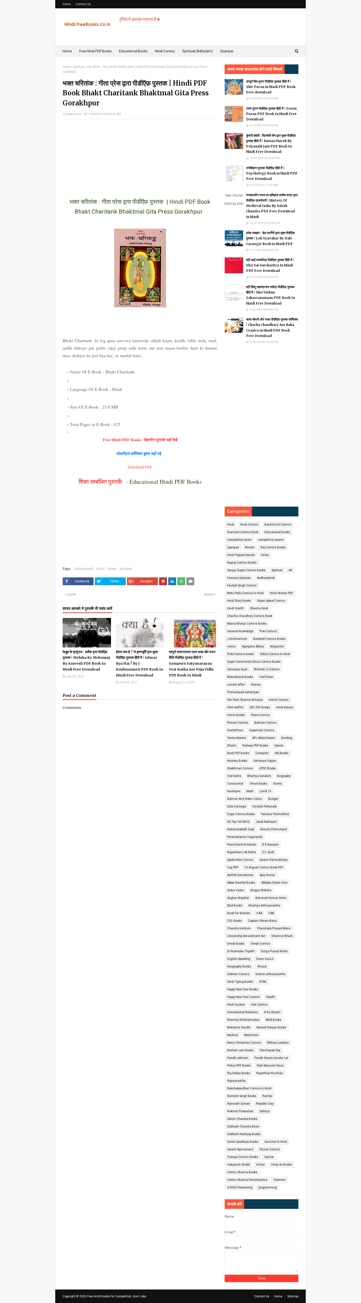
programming (268, 1187)
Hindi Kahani (284, 707)
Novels (249, 547)
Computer (262, 753)
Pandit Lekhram (237, 1058)
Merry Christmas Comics (244, 1042)
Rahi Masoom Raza (270, 1065)
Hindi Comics (249, 524)
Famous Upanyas (239, 578)
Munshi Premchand (273, 829)
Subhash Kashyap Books (244, 1134)
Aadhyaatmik (83, 569)
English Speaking (238, 959)
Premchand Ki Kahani (241, 844)
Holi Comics (259, 1004)
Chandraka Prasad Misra (273, 928)
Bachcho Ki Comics (277, 524)
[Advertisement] (140, 153)
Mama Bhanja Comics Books (247, 623)
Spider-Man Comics (240, 860)
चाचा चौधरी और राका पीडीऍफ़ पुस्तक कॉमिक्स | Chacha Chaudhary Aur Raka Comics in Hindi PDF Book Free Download (272, 327)
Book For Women (238, 913)
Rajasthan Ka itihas (269, 1073)
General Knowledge (240, 631)
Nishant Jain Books (240, 1050)
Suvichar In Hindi (275, 1141)
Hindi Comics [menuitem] (165, 51)
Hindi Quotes (236, 1004)
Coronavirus (235, 783)
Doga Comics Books (241, 814)
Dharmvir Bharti (282, 936)
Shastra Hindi (259, 608)
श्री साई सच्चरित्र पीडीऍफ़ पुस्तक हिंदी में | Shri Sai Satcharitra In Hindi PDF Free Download (270, 265)
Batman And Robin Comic (244, 799)
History (256, 684)
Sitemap (292, 1296)
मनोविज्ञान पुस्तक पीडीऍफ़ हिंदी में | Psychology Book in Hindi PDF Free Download (271, 173)
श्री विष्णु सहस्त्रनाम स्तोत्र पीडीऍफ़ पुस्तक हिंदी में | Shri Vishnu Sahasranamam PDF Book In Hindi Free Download (270, 295)
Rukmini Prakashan (240, 1111)
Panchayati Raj (270, 1050)
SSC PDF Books (260, 707)
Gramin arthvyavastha (270, 974)
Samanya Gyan (237, 669)
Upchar (269, 1157)
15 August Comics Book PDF (263, 867)
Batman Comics (265, 722)
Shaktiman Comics (240, 768)
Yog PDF (232, 867)
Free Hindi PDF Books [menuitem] (95, 51)
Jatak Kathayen (266, 821)
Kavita (277, 783)
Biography (284, 776)
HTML (263, 981)
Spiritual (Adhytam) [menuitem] (197, 51)
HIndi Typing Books (240, 981)
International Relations (242, 1012)
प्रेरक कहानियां (235, 707)
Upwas (278, 745)
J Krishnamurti (237, 639)
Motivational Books (240, 677)
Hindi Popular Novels (241, 555)
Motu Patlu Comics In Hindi (245, 593)
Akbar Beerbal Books (241, 882)
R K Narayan (270, 844)
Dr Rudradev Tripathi (241, 951)
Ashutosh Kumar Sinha (270, 898)
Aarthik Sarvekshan (240, 875)
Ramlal (267, 1096)
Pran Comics (268, 631)
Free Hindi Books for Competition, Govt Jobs (116, 1296)
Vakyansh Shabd (238, 1164)
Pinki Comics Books (240, 654)
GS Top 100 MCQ (238, 821)
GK (290, 570)
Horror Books (236, 715)
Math (250, 791)
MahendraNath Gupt (240, 829)
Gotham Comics (238, 974)
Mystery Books (237, 760)
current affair (236, 684)
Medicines (251, 1035)
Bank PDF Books (238, 753)
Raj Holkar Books (238, 1073)
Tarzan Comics (269, 1149)
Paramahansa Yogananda (245, 837)
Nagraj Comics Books (242, 562)
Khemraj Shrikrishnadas (243, 1020)
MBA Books (273, 1020)
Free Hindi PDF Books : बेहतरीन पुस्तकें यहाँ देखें (140, 439)
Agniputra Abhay (253, 646)
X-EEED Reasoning (239, 1187)
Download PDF (140, 466)
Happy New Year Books (242, 989)
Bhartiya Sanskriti (259, 776)
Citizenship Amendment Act (246, 936)
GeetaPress (235, 730)
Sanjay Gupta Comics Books (246, 570)
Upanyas (233, 547)
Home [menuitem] (67, 51)
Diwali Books (236, 943)
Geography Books (239, 966)
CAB (271, 913)
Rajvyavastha (236, 1081)
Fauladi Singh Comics (242, 585)
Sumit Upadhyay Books (242, 1141)
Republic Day (265, 1103)
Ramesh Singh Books (241, 1096)
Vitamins (279, 1180)
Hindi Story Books (239, 600)
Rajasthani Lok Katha (241, 852)
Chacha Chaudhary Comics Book (249, 616)
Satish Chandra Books (242, 1119)
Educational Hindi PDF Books (165, 481)
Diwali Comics (260, 943)
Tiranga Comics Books (242, 1157)
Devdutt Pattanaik (264, 806)
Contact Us (83, 4)
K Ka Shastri (272, 1012)
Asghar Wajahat (238, 898)
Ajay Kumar (267, 875)
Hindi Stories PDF (281, 593)
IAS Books (282, 753)
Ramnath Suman (238, 1103)
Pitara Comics (260, 715)
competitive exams (271, 540)
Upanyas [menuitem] (227, 51)
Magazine (277, 646)
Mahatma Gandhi (238, 1027)
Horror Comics (279, 700)
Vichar (260, 1164)
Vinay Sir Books (281, 1164)
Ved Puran (266, 677)
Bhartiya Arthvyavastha (264, 905)
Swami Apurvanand (240, 1149)
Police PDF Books (239, 1065)
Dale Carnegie (236, 806)
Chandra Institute (239, 928)
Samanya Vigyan (264, 760)
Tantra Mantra (236, 738)
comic (231, 646)
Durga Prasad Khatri (274, 951)
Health (270, 997)
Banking (286, 738)
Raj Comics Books (273, 547)
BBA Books (234, 905)
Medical (232, 1035)
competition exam (239, 540)
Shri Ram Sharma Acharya (245, 700)
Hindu (112, 569)
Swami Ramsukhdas (274, 860)
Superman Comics (261, 730)
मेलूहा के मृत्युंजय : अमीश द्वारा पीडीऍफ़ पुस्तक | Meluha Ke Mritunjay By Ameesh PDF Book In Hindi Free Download (86, 661)
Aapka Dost (74, 114)
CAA (259, 913)
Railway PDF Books (255, 745)
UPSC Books (267, 768)
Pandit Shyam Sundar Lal (271, 1058)
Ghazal (262, 966)
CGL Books (234, 920)
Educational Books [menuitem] (133, 51)
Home (67, 4)
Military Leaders (278, 1042)
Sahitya (265, 1111)
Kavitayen (233, 791)
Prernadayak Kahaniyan (243, 692)
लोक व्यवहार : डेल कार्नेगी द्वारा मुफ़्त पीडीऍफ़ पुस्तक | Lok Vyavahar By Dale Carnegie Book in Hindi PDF (270, 238)
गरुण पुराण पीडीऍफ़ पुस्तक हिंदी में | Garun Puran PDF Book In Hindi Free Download (271, 113)
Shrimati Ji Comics (266, 669)
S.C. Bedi (268, 852)
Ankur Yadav (235, 890)
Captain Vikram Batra (262, 920)
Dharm (231, 745)
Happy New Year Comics (243, 997)
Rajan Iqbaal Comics (271, 600)
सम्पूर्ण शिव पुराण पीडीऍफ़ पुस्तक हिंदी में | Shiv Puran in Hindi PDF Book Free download (270, 86)
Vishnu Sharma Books (242, 1172)
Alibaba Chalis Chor (274, 882)
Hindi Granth (235, 608)
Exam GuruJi (265, 959)
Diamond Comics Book (242, 532)
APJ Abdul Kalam (263, 738)
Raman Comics (237, 722)
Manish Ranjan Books (271, 1027)
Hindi (100, 569)
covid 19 (265, 791)
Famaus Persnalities (275, 814)
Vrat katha (234, 776)
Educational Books (277, 532)
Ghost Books (258, 783)
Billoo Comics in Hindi (275, 654)
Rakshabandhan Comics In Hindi (249, 1088)
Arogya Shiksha (260, 890)
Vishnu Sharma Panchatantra (247, 1180)
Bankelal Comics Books (269, 639)
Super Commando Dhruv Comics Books (254, 661)
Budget (273, 799)
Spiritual (78, 67)
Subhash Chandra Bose (243, 1126)
